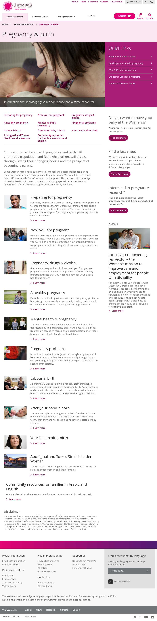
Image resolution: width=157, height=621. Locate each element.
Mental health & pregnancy (47, 124)
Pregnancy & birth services (122, 56)
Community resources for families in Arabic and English (52, 138)
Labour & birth (12, 130)
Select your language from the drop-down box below (127, 563)
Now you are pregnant (51, 115)
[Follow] (134, 617)
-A (145, 2)
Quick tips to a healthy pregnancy (126, 63)
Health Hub (116, 2)
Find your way (9, 579)
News (83, 2)
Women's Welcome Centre (122, 83)
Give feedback (44, 586)
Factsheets (135, 2)
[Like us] (140, 617)
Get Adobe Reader (122, 581)
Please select (117, 571)
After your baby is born (51, 130)
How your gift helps (82, 568)
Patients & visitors (40, 16)
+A (151, 1)
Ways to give (78, 564)
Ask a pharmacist (46, 582)
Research (93, 2)
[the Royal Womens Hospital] (17, 5)
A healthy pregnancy (16, 122)
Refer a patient (44, 564)
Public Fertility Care (46, 571)
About (75, 2)
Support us (78, 555)
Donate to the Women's (84, 561)
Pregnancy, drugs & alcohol (83, 116)
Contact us (43, 577)
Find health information (13, 561)
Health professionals (66, 16)
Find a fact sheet (119, 174)
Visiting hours (9, 586)
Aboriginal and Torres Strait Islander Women (17, 137)
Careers (104, 2)
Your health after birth (85, 130)
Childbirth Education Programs (124, 76)
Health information (15, 16)
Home (5, 24)
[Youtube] (146, 617)
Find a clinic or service (48, 561)
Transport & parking (12, 582)
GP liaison (42, 568)
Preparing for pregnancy (18, 115)
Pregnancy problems (84, 122)
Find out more (118, 137)
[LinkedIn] (153, 617)
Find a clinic (8, 575)
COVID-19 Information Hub (122, 70)
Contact (91, 15)
